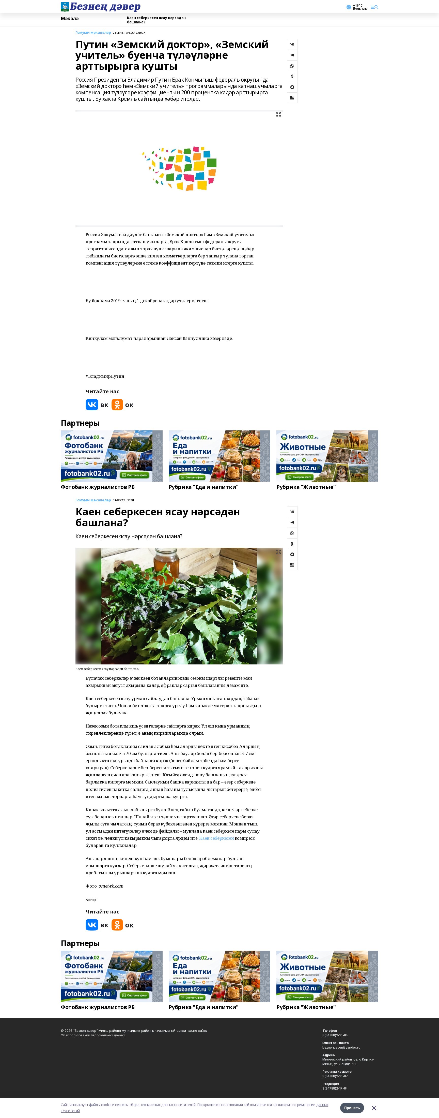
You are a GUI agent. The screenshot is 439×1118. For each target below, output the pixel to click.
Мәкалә (70, 18)
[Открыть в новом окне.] (97, 404)
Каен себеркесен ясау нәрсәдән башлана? (156, 20)
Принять (352, 1107)
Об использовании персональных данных (93, 1035)
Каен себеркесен (216, 838)
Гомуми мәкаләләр (93, 33)
